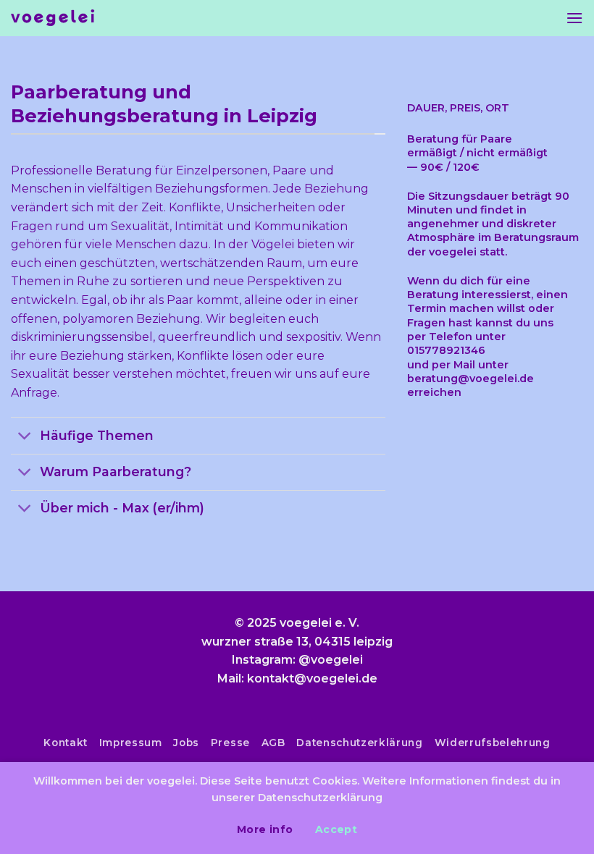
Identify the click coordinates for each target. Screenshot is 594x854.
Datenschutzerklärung (359, 742)
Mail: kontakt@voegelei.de (297, 678)
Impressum (130, 742)
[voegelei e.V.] (53, 18)
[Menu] (574, 17)
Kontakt (65, 742)
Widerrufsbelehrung (493, 742)
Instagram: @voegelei (297, 660)
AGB (273, 742)
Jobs (186, 742)
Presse (230, 742)
